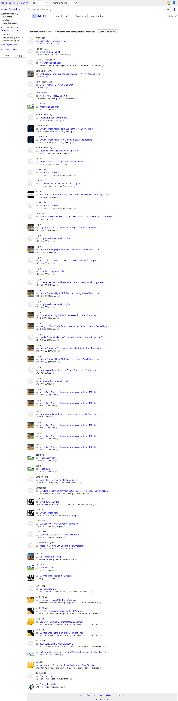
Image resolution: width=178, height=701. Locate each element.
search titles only (10, 14)
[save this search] (174, 9)
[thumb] (34, 16)
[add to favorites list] (37, 40)
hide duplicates (10, 23)
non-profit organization (13, 37)
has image (7, 17)
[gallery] (39, 16)
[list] (29, 16)
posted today (8, 20)
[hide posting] (58, 44)
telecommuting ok (11, 40)
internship (7, 34)
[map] (44, 16)
